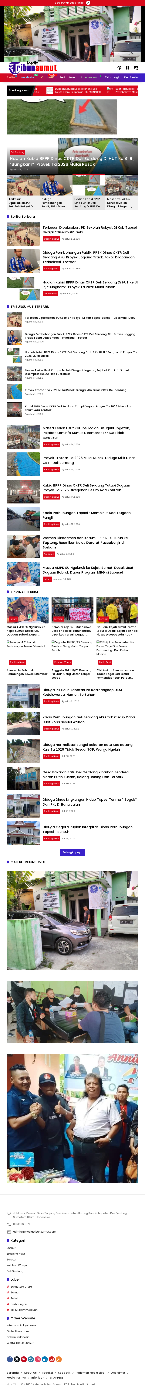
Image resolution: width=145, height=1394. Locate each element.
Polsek (15, 1298)
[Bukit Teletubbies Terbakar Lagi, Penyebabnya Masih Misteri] (76, 90)
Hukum (47, 579)
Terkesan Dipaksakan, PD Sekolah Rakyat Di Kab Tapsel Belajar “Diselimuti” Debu (22, 203)
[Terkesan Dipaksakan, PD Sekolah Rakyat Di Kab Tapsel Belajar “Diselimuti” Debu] (23, 234)
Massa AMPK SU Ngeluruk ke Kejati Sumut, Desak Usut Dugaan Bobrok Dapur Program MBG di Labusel (88, 570)
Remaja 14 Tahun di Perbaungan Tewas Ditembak (27, 672)
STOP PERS (56, 1377)
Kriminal (58, 618)
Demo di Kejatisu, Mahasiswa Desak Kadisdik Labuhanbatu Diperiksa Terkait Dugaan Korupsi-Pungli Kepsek (72, 630)
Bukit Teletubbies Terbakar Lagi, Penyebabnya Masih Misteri (99, 90)
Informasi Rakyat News (21, 1325)
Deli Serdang (17, 152)
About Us (30, 1373)
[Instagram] (38, 1359)
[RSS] (59, 1359)
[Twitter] (17, 1359)
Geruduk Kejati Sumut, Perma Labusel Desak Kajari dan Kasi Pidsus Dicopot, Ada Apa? (116, 630)
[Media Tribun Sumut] (32, 68)
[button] (119, 68)
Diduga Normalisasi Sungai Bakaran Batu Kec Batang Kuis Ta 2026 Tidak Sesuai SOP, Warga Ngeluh (88, 747)
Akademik (49, 553)
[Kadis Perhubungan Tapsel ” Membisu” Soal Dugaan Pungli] (23, 519)
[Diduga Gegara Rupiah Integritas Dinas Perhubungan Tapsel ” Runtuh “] (23, 833)
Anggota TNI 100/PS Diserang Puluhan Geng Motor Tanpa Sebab (71, 673)
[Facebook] (10, 1359)
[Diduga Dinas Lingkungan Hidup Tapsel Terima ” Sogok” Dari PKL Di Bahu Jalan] (23, 806)
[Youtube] (52, 1359)
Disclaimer (118, 1373)
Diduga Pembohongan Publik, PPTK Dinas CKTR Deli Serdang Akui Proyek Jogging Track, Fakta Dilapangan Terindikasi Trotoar (55, 203)
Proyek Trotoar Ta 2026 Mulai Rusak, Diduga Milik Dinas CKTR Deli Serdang (76, 390)
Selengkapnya (72, 852)
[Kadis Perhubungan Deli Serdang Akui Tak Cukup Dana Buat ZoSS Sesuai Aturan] (23, 724)
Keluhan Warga (62, 662)
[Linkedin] (45, 1359)
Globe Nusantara (18, 1331)
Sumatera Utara (21, 1287)
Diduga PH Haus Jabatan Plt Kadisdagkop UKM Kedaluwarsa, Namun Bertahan (82, 692)
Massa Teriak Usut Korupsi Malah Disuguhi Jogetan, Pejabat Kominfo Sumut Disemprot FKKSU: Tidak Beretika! (120, 203)
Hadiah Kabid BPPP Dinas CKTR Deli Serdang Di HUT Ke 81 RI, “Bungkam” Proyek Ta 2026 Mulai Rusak (72, 161)
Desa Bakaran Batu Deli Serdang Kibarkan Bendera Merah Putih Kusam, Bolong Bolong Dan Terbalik (86, 774)
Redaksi (47, 1373)
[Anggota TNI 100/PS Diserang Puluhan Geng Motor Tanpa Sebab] (72, 653)
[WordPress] (31, 1359)
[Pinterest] (24, 1359)
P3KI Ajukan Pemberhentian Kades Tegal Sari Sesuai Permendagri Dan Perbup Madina (115, 674)
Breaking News (51, 238)
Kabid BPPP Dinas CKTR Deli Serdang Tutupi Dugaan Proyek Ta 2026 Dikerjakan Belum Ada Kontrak (78, 408)
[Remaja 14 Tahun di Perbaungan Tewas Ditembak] (28, 653)
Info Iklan (37, 1377)
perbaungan (19, 1304)
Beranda (13, 1373)
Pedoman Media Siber (91, 1373)
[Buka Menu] (127, 68)
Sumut (11, 1248)
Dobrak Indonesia (18, 1337)
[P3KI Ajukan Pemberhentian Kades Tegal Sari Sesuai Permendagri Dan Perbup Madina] (117, 653)
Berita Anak (105, 662)
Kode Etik (64, 1373)
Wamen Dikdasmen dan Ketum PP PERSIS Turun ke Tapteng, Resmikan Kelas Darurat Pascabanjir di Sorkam (85, 542)
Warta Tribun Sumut (20, 1343)
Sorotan (12, 1259)
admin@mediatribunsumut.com (34, 1232)
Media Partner (16, 1377)
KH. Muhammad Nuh (24, 1310)
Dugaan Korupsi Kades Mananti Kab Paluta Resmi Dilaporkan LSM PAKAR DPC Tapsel (44, 90)
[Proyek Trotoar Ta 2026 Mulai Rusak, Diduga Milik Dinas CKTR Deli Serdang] (14, 391)
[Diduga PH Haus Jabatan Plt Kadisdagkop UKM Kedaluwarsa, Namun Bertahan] (23, 696)
